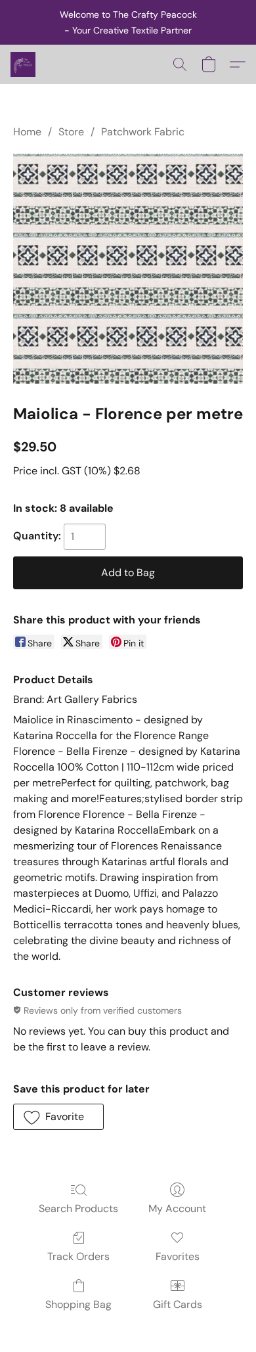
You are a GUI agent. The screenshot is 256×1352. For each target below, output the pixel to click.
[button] (24, 64)
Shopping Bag (78, 1304)
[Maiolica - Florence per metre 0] (128, 269)
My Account (177, 1208)
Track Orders (78, 1256)
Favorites (178, 1256)
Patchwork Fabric (142, 132)
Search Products (78, 1208)
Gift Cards (177, 1304)
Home (27, 132)
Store (71, 132)
